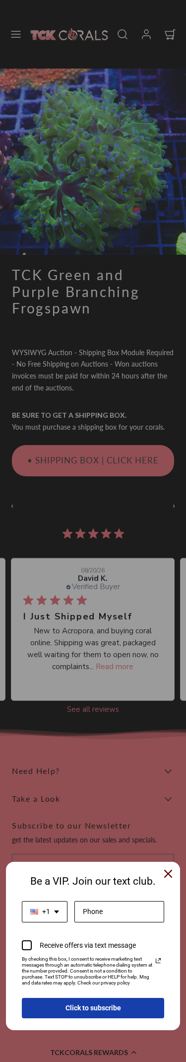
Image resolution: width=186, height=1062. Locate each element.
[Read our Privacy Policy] (158, 961)
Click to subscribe (93, 1008)
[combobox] (44, 911)
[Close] (168, 874)
